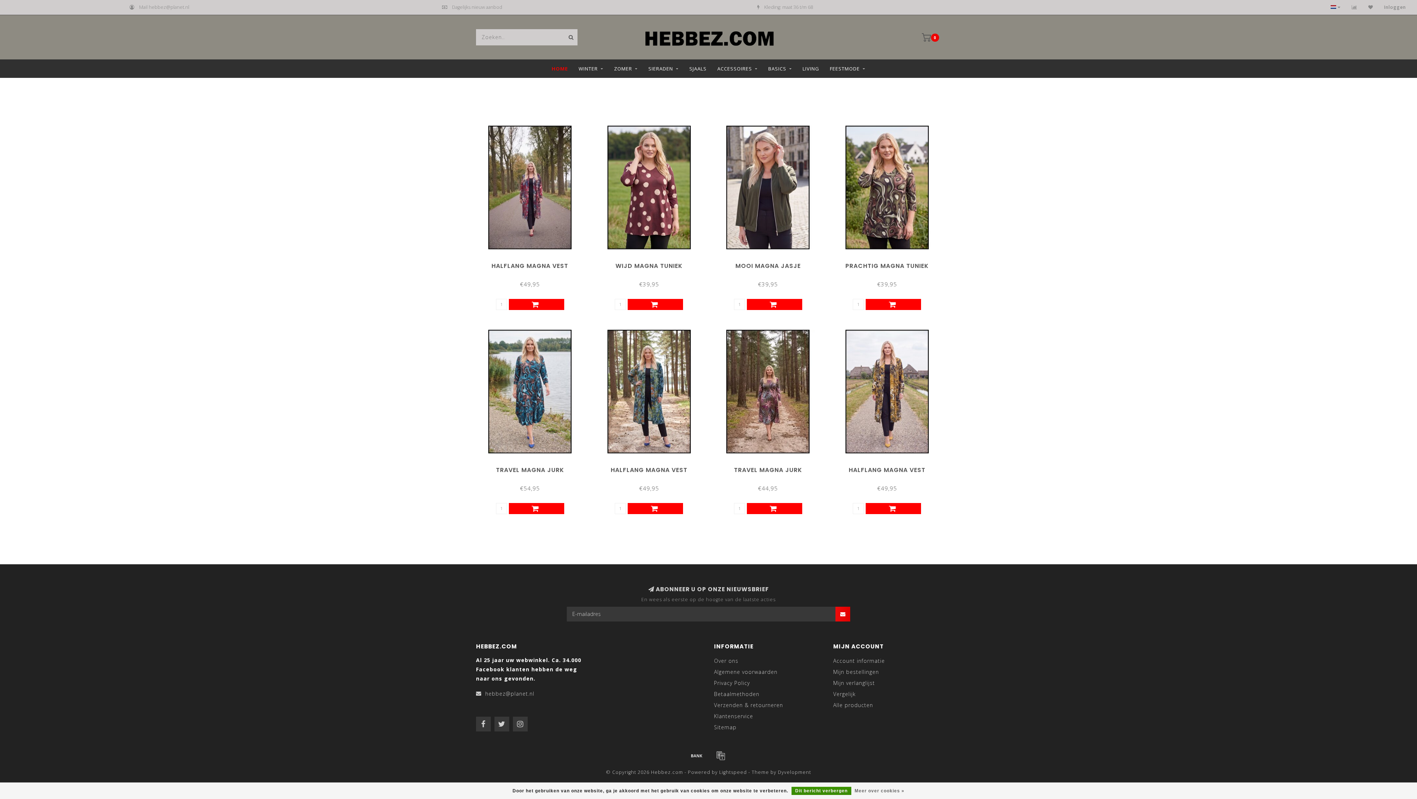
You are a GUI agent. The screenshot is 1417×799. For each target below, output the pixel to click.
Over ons (726, 660)
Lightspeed (733, 772)
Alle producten (853, 705)
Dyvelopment (794, 772)
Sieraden (660, 68)
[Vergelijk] (1354, 7)
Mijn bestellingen (856, 671)
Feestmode (845, 68)
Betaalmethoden (736, 694)
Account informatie (859, 660)
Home (560, 68)
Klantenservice (733, 716)
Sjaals (698, 68)
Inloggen (1395, 7)
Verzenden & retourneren (748, 705)
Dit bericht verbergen (821, 790)
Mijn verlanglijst (854, 682)
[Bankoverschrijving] (696, 755)
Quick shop (533, 263)
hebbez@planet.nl (509, 693)
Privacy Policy (732, 682)
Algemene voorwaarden (746, 671)
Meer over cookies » (879, 790)
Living (811, 68)
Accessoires (734, 68)
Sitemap (725, 727)
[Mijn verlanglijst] (1370, 7)
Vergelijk (844, 694)
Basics (777, 68)
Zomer (623, 68)
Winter (588, 68)
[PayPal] (720, 755)
